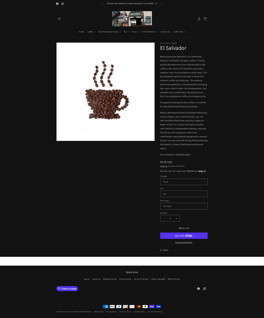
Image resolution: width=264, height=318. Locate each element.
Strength (163, 176)
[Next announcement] (161, 3)
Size (161, 188)
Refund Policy (174, 279)
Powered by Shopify (84, 312)
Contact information (155, 312)
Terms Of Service (141, 279)
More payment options (183, 242)
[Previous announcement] (103, 3)
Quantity (163, 213)
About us (97, 279)
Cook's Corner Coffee (69, 312)
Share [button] (165, 250)
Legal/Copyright (158, 279)
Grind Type (164, 200)
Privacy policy (111, 312)
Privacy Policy (125, 279)
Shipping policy (139, 312)
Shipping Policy (110, 279)
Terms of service (125, 312)
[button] (59, 19)
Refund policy (99, 312)
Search (87, 279)
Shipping (163, 166)
